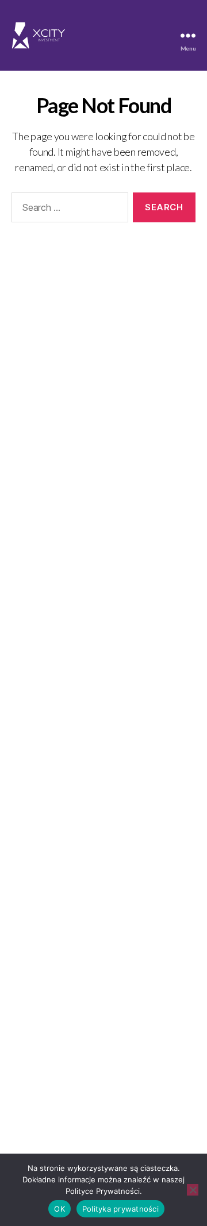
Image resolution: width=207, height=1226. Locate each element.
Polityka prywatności (120, 1208)
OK (59, 1208)
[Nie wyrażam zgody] (192, 1190)
